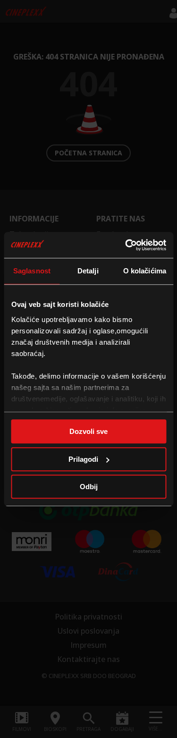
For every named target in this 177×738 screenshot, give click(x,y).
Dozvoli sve (88, 431)
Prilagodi (83, 459)
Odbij (89, 487)
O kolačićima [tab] (144, 271)
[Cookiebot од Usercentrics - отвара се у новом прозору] (126, 245)
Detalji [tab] (88, 271)
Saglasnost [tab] (32, 271)
